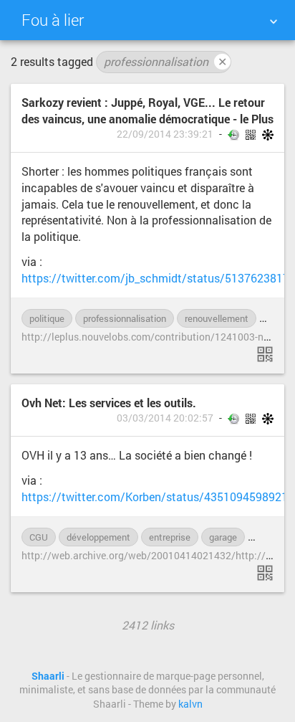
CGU (38, 537)
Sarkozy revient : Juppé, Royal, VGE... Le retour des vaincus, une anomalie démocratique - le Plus (147, 110)
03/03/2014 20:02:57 (165, 418)
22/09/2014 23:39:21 (165, 134)
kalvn (190, 704)
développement (98, 537)
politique (46, 318)
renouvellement (216, 318)
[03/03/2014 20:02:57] (265, 572)
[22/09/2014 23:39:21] (265, 354)
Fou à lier (52, 19)
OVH (265, 537)
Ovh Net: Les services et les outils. (108, 402)
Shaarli (48, 676)
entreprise (169, 537)
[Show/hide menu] (273, 21)
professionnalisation (165, 61)
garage (223, 537)
